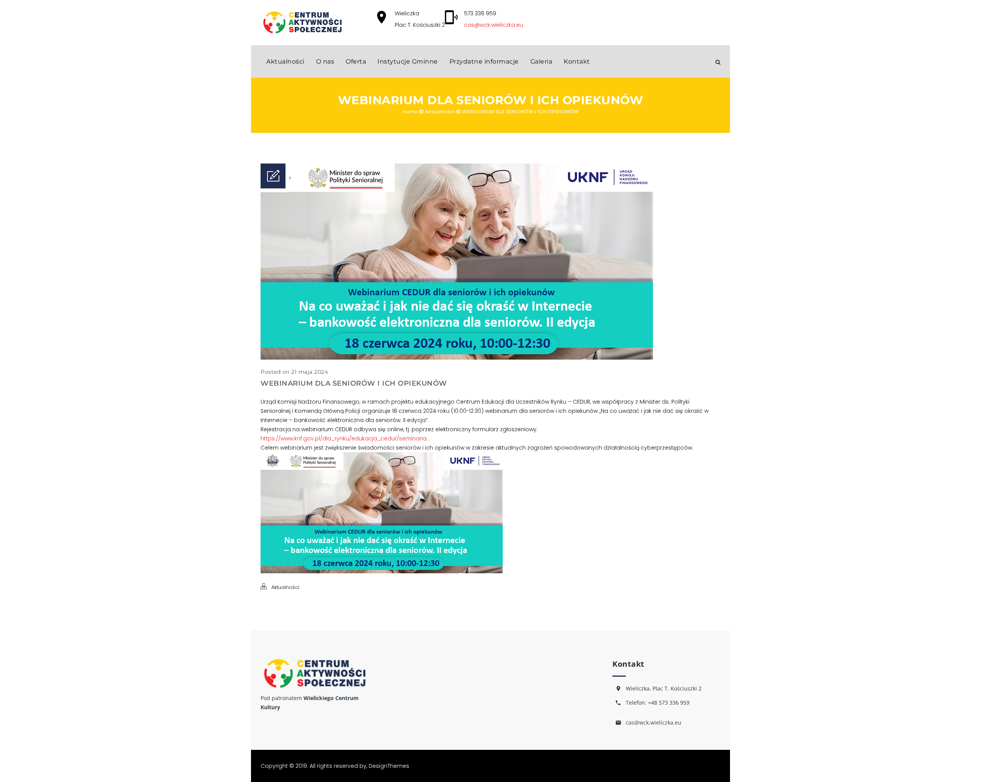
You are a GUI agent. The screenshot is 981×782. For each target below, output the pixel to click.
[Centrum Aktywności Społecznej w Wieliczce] (302, 22)
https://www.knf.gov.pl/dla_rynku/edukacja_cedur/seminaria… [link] (345, 438)
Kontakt (577, 61)
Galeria (541, 61)
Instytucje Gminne (407, 61)
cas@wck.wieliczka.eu (493, 25)
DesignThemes (389, 766)
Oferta (356, 61)
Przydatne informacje (484, 61)
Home (410, 111)
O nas (325, 61)
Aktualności (285, 61)
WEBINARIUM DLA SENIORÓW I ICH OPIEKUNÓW (520, 111)
